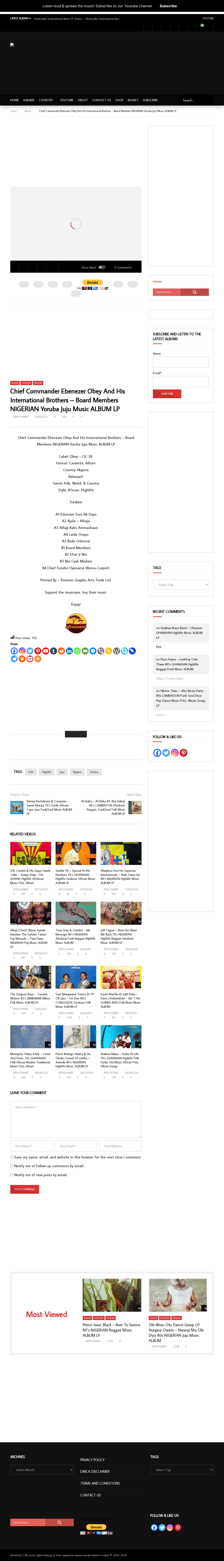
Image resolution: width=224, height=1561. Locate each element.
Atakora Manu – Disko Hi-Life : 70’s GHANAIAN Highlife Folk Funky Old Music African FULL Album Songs (120, 1060)
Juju (62, 772)
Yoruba (94, 772)
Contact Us (101, 100)
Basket (133, 100)
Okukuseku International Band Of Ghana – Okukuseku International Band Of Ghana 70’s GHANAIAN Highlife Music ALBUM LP (77, 18)
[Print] (22, 658)
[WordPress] (116, 650)
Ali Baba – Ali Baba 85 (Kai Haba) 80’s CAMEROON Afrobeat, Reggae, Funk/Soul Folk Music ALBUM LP (103, 807)
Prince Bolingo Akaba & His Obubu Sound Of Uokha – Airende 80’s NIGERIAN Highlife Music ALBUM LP (73, 1060)
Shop (119, 100)
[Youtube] (165, 27)
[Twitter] (156, 27)
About (83, 100)
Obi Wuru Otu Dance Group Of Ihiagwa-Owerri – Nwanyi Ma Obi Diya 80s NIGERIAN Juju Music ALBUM (176, 1332)
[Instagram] (174, 27)
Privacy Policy (92, 1460)
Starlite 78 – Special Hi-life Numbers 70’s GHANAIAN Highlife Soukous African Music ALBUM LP (75, 877)
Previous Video (19, 795)
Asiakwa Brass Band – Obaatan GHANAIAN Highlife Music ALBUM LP (179, 633)
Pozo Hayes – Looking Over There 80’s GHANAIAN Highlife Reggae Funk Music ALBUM (177, 664)
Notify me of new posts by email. (40, 1174)
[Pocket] (29, 658)
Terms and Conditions (100, 1483)
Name (157, 353)
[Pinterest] (37, 650)
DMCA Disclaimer (94, 1471)
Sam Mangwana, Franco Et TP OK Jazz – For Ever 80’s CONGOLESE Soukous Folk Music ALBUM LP (75, 1000)
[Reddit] (61, 650)
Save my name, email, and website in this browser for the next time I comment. (77, 1157)
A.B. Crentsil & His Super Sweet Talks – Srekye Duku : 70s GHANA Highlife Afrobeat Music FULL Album (30, 877)
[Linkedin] (69, 650)
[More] (37, 658)
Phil (158, 647)
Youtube (208, 18)
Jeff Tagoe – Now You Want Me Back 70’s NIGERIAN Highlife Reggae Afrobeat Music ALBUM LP (119, 936)
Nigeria (38, 383)
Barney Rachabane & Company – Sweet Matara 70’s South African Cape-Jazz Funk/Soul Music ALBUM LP (49, 807)
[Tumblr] (53, 650)
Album (27, 111)
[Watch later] (183, 27)
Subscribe (168, 6)
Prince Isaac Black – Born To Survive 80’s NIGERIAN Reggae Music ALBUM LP (111, 1330)
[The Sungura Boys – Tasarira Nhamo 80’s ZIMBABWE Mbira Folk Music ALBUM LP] (30, 977)
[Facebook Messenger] (92, 650)
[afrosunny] (18, 46)
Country (46, 100)
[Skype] (124, 650)
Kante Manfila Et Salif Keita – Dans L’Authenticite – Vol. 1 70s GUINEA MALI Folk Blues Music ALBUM (121, 1000)
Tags (157, 568)
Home (14, 100)
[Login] (209, 27)
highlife (46, 772)
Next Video (134, 795)
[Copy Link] (108, 650)
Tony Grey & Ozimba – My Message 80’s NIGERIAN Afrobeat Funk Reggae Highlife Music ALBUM (75, 936)
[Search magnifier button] (194, 292)
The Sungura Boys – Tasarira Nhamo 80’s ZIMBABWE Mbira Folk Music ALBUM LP (30, 998)
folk (30, 772)
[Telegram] (14, 658)
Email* (157, 373)
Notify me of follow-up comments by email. (49, 1165)
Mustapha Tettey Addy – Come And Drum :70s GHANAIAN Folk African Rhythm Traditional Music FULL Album (30, 1060)
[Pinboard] (132, 650)
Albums (29, 100)
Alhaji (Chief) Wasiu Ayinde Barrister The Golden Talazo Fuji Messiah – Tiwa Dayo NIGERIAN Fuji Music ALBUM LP (28, 938)
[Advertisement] (152, 62)
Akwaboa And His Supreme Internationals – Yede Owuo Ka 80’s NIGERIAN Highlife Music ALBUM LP (120, 877)
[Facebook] (148, 27)
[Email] (85, 650)
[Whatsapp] (77, 650)
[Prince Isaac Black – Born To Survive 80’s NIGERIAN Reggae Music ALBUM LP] (112, 1295)
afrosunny (20, 416)
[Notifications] (191, 27)
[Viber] (100, 650)
